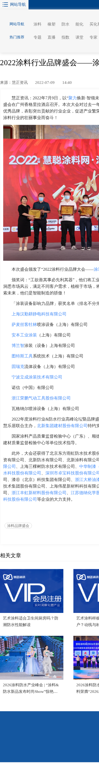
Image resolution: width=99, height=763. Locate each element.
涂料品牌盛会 (18, 526)
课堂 (79, 37)
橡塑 (51, 24)
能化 (79, 24)
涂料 (37, 24)
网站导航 (18, 4)
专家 (93, 37)
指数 (65, 37)
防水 (65, 24)
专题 (37, 37)
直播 (51, 37)
